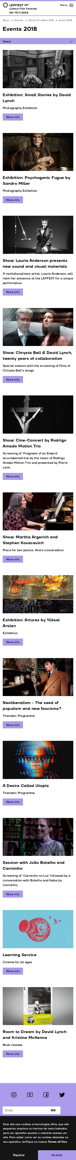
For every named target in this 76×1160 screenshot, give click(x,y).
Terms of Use (57, 1142)
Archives (18, 20)
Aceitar (57, 1155)
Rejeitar (19, 1155)
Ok (53, 1110)
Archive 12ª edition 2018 (41, 20)
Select (7, 41)
